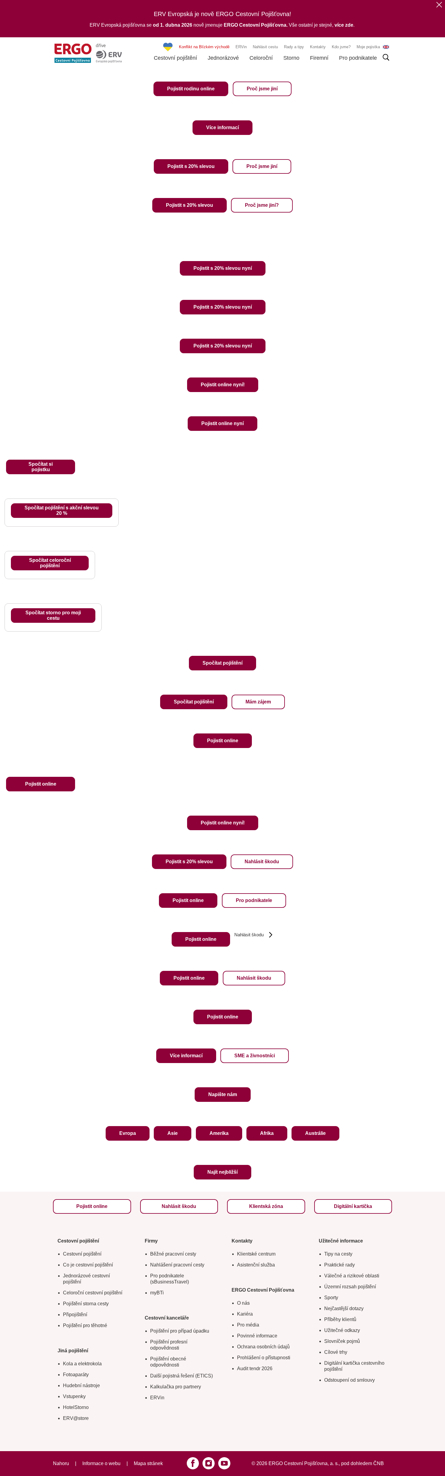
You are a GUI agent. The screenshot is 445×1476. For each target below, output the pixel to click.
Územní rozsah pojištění (350, 1286)
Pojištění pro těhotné (85, 1325)
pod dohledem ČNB (362, 1463)
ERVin (241, 47)
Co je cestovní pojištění (88, 1264)
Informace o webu (101, 1463)
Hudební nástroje (81, 1385)
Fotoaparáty (76, 1374)
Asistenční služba (256, 1264)
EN (386, 47)
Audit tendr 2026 (254, 1368)
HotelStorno (76, 1407)
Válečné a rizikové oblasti (351, 1275)
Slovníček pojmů (342, 1341)
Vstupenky (74, 1396)
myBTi (157, 1292)
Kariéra (245, 1314)
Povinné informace (257, 1335)
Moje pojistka (368, 47)
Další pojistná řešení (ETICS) (181, 1375)
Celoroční (261, 58)
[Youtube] (224, 1463)
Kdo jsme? (341, 47)
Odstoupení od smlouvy (349, 1380)
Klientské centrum (256, 1253)
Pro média (248, 1324)
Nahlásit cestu (265, 47)
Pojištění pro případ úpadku (179, 1330)
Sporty (331, 1297)
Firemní (319, 58)
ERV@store (76, 1418)
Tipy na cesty (338, 1253)
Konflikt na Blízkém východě (204, 47)
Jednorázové (223, 58)
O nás (243, 1303)
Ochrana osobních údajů (263, 1346)
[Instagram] (209, 1463)
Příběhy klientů (340, 1319)
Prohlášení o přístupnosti (263, 1357)
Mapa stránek (148, 1463)
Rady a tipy (294, 47)
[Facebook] (193, 1463)
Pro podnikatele (358, 58)
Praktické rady (339, 1264)
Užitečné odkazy (342, 1330)
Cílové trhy (335, 1352)
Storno (291, 58)
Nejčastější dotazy (344, 1308)
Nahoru (61, 1463)
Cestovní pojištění (175, 58)
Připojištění (75, 1314)
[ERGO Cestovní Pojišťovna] (88, 53)
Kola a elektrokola (82, 1363)
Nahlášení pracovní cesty (177, 1264)
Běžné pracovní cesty (173, 1253)
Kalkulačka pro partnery (175, 1386)
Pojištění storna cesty (86, 1303)
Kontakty (318, 47)
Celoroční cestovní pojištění (92, 1292)
